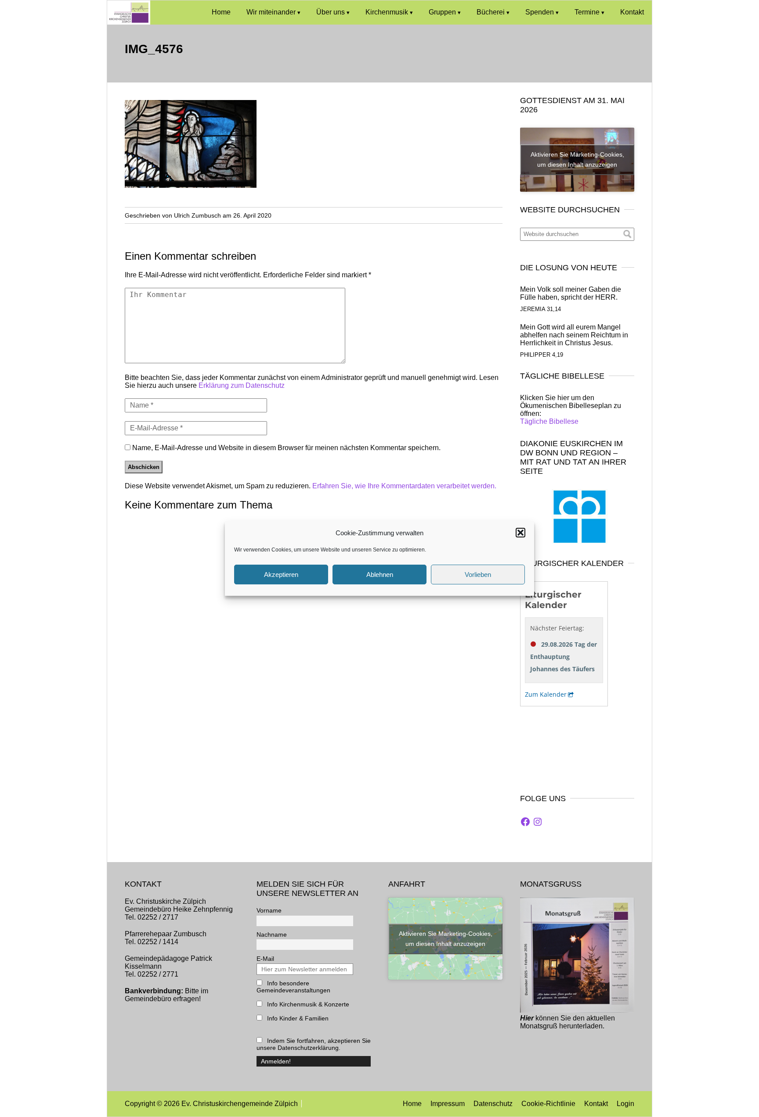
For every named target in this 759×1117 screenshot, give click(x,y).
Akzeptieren (281, 574)
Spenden (539, 12)
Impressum (447, 1103)
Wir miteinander (271, 12)
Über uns (330, 12)
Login (625, 1103)
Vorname (269, 910)
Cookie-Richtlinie (548, 1103)
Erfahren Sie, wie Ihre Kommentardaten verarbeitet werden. (404, 486)
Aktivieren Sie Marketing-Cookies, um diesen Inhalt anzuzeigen (577, 159)
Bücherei (491, 12)
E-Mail (265, 958)
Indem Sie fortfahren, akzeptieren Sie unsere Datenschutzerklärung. (314, 1044)
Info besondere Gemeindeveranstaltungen (293, 987)
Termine (587, 12)
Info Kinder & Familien (297, 1018)
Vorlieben (478, 574)
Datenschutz (493, 1103)
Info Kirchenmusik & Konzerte (307, 1004)
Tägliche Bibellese (549, 421)
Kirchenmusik (386, 12)
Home (221, 12)
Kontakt (632, 12)
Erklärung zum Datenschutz (242, 385)
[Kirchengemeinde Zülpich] (128, 22)
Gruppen (442, 12)
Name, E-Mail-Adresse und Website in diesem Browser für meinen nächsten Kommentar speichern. (286, 447)
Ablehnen (379, 574)
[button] (520, 532)
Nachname (272, 934)
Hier (527, 1018)
